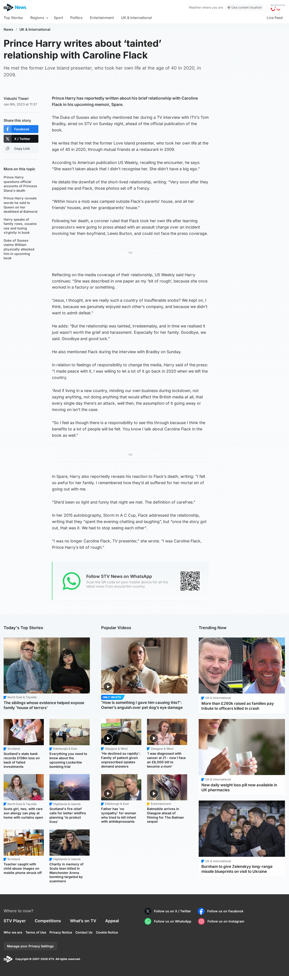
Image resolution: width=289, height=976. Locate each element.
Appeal (112, 920)
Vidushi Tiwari (16, 98)
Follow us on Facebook (225, 911)
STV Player (15, 920)
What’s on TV (83, 920)
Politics (76, 17)
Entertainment (102, 17)
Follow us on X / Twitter (172, 911)
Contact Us (84, 932)
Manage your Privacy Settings (30, 946)
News (8, 29)
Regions (37, 17)
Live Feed (275, 17)
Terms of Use (36, 932)
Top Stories (13, 17)
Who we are (13, 932)
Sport (58, 17)
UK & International (136, 17)
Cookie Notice (107, 932)
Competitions (48, 920)
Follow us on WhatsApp (172, 921)
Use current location (246, 7)
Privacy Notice (60, 932)
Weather (195, 7)
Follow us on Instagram (225, 921)
